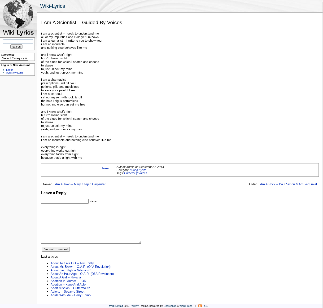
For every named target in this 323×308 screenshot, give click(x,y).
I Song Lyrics (138, 170)
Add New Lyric (14, 72)
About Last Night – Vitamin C (71, 270)
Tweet (105, 168)
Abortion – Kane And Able (68, 284)
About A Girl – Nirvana (66, 277)
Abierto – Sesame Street (67, 291)
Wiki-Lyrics (52, 6)
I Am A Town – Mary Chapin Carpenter (79, 184)
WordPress (185, 305)
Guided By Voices (135, 173)
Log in (9, 69)
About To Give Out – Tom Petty (72, 263)
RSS (205, 305)
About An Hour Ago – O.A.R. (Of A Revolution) (82, 274)
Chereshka (170, 305)
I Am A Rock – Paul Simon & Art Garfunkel (287, 184)
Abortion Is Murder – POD (68, 281)
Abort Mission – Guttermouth (70, 288)
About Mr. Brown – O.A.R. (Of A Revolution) (80, 266)
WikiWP (135, 305)
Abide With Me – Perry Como (71, 295)
